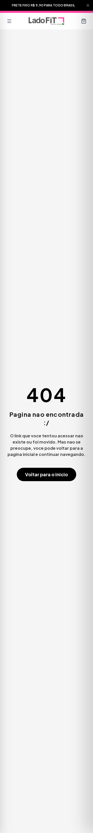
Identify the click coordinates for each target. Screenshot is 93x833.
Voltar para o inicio (46, 474)
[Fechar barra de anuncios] (88, 5)
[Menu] (9, 21)
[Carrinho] (84, 21)
